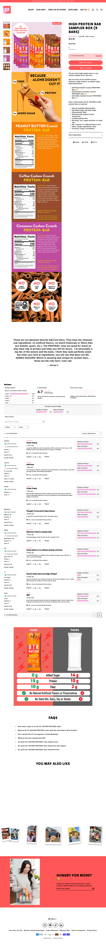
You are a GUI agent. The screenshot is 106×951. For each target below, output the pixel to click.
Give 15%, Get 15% (15, 930)
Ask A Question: (75, 135)
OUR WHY (41, 10)
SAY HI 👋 (85, 10)
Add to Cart (19, 809)
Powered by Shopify (58, 938)
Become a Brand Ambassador (34, 930)
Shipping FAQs (64, 930)
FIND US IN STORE (57, 10)
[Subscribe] (93, 888)
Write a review (89, 36)
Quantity (72, 44)
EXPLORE (73, 10)
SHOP (31, 10)
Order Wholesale (52, 930)
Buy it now (85, 68)
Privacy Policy (92, 930)
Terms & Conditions (78, 930)
